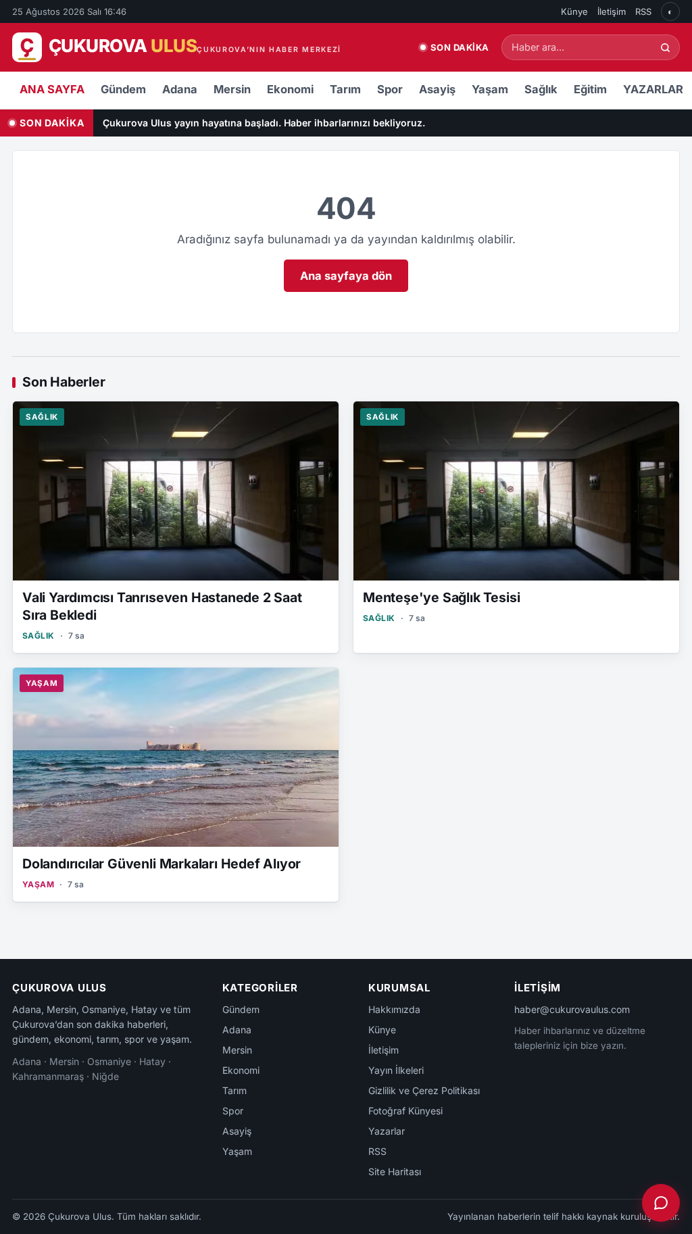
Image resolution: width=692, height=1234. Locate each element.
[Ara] (665, 47)
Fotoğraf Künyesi (405, 1110)
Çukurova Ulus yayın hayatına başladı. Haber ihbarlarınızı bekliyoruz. (264, 122)
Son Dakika (459, 47)
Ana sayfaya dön (346, 275)
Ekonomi (290, 89)
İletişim (611, 11)
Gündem (123, 89)
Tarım (345, 89)
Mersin (232, 89)
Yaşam (490, 89)
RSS (643, 11)
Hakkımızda (394, 1009)
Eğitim (590, 89)
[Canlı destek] (661, 1203)
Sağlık (541, 89)
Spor (390, 89)
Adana (179, 89)
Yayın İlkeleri (396, 1070)
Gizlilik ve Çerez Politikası (424, 1090)
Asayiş (437, 89)
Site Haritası (394, 1171)
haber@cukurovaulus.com (572, 1009)
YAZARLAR (653, 89)
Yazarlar (386, 1131)
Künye (574, 11)
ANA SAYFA (52, 89)
